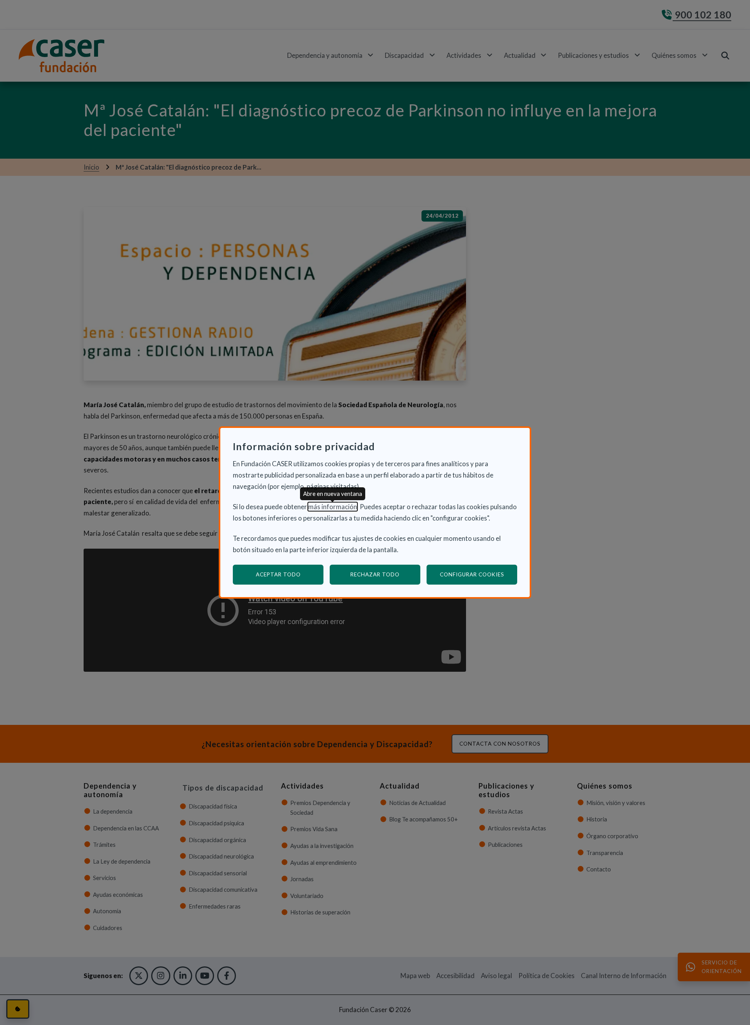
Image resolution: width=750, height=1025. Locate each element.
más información (332, 507)
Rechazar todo (375, 574)
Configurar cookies (478, 574)
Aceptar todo (278, 574)
